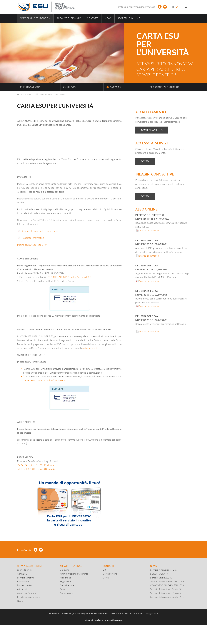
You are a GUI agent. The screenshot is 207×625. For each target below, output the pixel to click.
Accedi (145, 161)
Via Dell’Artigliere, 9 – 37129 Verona (35, 465)
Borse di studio (24, 585)
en (177, 6)
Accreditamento (152, 130)
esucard (46, 468)
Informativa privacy (94, 620)
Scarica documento (149, 230)
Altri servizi (22, 589)
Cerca (106, 577)
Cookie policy (66, 593)
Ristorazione (31, 87)
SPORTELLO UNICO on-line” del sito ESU (69, 277)
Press (62, 589)
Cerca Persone (67, 585)
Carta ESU (116, 87)
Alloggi (71, 87)
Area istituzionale (69, 18)
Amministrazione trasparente (74, 573)
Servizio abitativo (25, 577)
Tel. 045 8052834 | (26, 468)
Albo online (65, 577)
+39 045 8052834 (120, 613)
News (108, 18)
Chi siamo (64, 569)
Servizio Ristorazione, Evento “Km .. (167, 589)
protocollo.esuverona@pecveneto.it (136, 6)
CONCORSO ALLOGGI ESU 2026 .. (167, 585)
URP (105, 569)
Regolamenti (66, 581)
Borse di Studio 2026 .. (161, 577)
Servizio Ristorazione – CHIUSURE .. (167, 581)
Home (20, 94)
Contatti (92, 18)
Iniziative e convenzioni (28, 596)
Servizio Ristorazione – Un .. (163, 569)
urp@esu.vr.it (152, 613)
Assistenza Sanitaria (166, 87)
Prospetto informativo (32, 237)
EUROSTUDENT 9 (159, 573)
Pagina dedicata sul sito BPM (32, 244)
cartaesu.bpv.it (89, 347)
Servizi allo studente (39, 94)
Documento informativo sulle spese (39, 230)
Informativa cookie (113, 620)
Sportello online (129, 18)
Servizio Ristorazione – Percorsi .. (166, 593)
